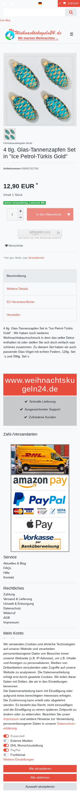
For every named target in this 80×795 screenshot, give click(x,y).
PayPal (15, 750)
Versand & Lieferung (17, 599)
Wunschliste (15, 245)
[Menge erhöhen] (20, 211)
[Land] (40, 3)
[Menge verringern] (20, 217)
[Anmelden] (5, 3)
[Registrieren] (12, 3)
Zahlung (9, 594)
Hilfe (6, 572)
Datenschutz (12, 608)
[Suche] (71, 12)
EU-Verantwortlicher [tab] (21, 302)
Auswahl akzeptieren (40, 786)
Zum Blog (5, 20)
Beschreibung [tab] (16, 276)
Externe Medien (21, 740)
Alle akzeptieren (40, 768)
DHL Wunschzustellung (26, 745)
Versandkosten (36, 257)
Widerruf (9, 613)
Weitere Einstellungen (18, 759)
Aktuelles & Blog (14, 563)
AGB (6, 617)
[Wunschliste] (55, 3)
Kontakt (8, 577)
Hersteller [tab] (13, 314)
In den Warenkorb (48, 214)
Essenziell (17, 736)
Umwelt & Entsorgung (18, 603)
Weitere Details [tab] (17, 288)
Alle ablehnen (40, 777)
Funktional (17, 754)
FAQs (7, 568)
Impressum (11, 622)
